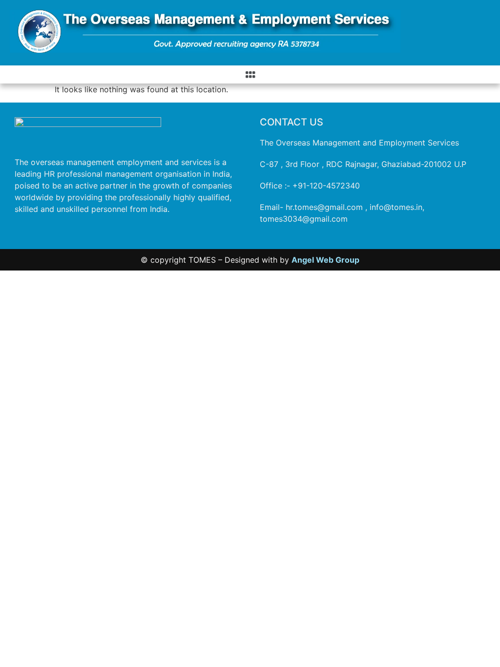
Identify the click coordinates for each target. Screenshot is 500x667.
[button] (250, 74)
